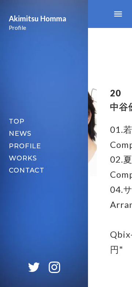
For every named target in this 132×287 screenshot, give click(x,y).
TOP (17, 121)
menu (118, 14)
